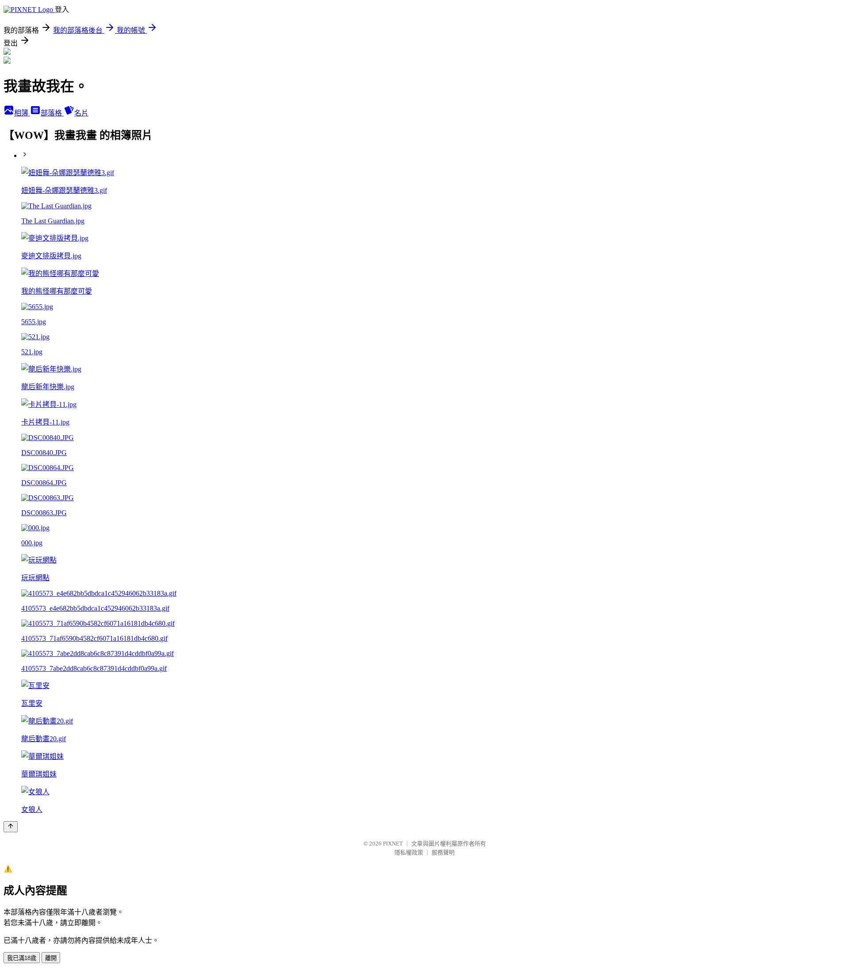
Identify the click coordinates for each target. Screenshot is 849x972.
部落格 (52, 113)
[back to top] (11, 826)
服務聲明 (443, 852)
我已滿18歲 (21, 958)
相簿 (22, 113)
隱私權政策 (408, 852)
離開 (51, 958)
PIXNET (393, 843)
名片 (81, 113)
